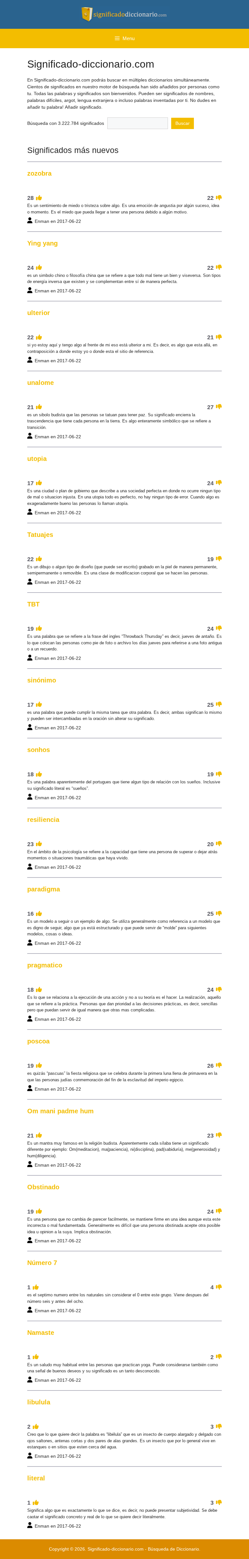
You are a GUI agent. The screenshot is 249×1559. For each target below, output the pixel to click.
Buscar (182, 123)
